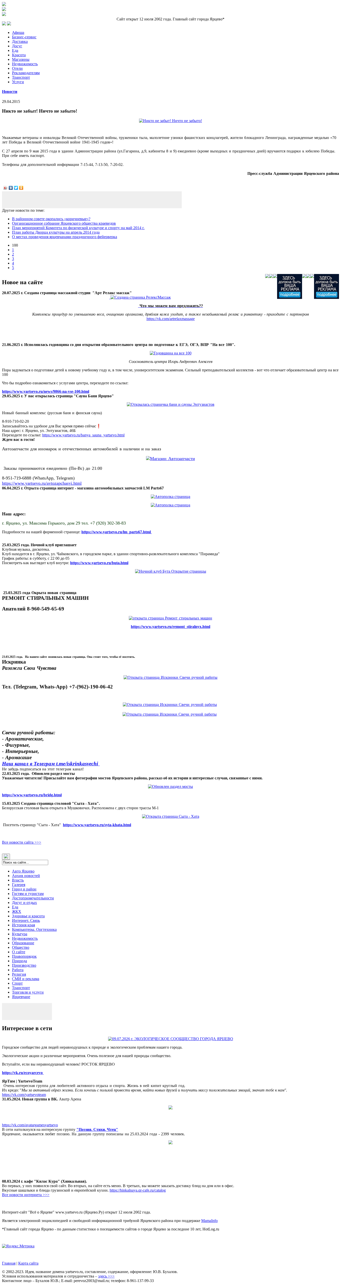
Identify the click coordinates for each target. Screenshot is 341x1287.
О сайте (18, 952)
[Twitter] (16, 188)
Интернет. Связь (26, 920)
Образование (23, 943)
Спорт (17, 983)
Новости (9, 91)
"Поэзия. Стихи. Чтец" (97, 1129)
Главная (8, 1263)
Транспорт (21, 77)
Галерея (18, 884)
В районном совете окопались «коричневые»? (51, 219)
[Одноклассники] (21, 188)
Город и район (24, 889)
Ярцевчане (21, 997)
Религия (19, 974)
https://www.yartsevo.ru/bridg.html (32, 795)
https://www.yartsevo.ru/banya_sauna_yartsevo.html (83, 435)
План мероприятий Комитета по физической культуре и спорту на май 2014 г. (78, 228)
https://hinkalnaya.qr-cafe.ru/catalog (138, 1190)
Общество (20, 947)
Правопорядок (24, 956)
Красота (19, 55)
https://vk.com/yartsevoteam (24, 1094)
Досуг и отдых (24, 902)
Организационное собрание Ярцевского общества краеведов (64, 223)
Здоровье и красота (28, 916)
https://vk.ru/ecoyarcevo (23, 1073)
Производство (24, 965)
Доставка (20, 41)
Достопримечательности (33, 898)
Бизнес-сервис (24, 37)
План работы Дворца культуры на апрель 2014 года (56, 232)
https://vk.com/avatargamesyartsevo (30, 1125)
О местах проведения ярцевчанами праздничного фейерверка (64, 237)
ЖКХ (16, 911)
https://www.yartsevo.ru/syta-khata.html (97, 825)
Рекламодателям (26, 73)
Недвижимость (25, 64)
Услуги (18, 82)
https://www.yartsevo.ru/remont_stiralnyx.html (170, 626)
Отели (17, 68)
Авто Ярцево (23, 871)
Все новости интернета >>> (25, 1195)
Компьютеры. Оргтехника (34, 929)
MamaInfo (209, 1221)
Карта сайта (28, 1263)
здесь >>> (106, 1276)
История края (23, 925)
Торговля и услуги (28, 992)
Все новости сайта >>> (21, 842)
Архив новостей (26, 876)
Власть (18, 880)
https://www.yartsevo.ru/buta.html (99, 563)
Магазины (20, 59)
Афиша (18, 32)
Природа (19, 961)
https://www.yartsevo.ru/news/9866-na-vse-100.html (45, 391)
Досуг (17, 46)
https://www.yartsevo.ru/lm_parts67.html (116, 532)
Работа (17, 970)
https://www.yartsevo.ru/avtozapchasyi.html (42, 483)
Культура (19, 934)
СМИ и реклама (25, 979)
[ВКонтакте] (10, 188)
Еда (15, 50)
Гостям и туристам (28, 893)
